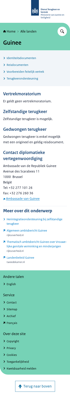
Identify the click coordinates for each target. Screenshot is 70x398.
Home (11, 31)
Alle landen (28, 31)
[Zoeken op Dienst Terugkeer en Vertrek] (62, 31)
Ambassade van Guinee (23, 198)
